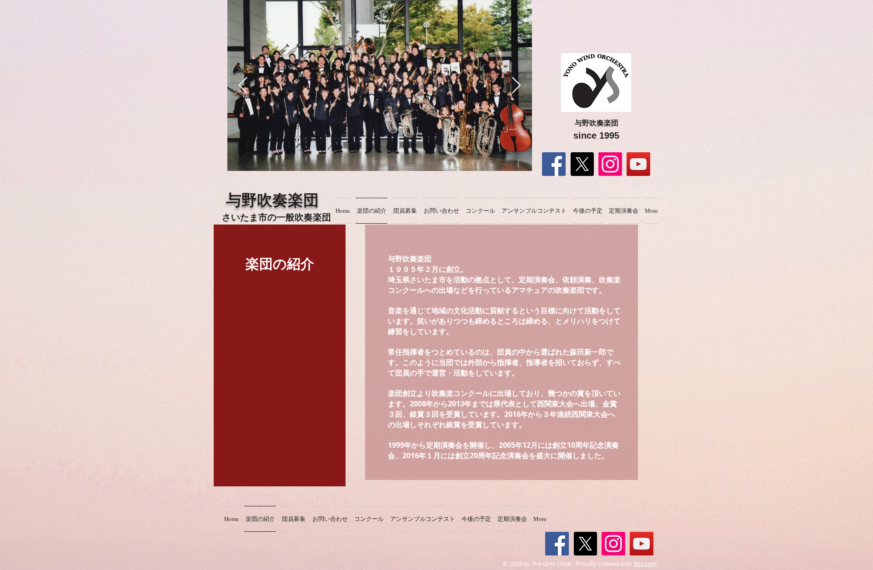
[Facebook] (554, 164)
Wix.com (645, 564)
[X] (582, 164)
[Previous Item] (243, 86)
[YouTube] (638, 164)
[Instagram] (610, 164)
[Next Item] (516, 86)
